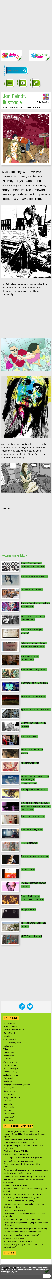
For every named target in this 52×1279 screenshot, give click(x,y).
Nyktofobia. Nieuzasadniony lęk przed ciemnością (25, 1228)
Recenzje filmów (10, 1088)
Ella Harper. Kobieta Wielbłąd (16, 1151)
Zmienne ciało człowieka (14, 1210)
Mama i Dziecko (10, 1026)
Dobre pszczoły (10, 1072)
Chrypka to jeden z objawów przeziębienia (21, 1197)
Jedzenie (7, 1059)
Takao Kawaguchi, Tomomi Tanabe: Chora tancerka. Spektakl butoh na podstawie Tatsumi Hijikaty (24, 1134)
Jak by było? (8, 1117)
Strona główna (8, 107)
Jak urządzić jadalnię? (32, 589)
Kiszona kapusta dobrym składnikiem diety (22, 1231)
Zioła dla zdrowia (10, 1075)
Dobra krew (8, 1094)
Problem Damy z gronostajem (35, 856)
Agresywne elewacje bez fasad (35, 709)
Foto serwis (8, 1107)
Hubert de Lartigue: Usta (32, 816)
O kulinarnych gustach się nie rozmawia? (21, 1235)
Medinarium (8, 1055)
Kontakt (10, 1253)
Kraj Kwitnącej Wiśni (12, 1042)
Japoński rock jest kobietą (14, 1238)
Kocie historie (9, 1091)
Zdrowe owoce (9, 1065)
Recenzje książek (11, 1068)
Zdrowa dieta (9, 1113)
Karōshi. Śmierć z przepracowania (18, 1161)
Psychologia (8, 1078)
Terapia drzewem (29, 843)
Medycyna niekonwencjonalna (16, 1084)
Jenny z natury (28, 869)
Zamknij (46, 1276)
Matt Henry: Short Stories (33, 696)
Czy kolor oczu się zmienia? (15, 1185)
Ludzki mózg (9, 1046)
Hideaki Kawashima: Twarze (34, 576)
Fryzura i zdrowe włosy (13, 1030)
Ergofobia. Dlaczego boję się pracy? (19, 1201)
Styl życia (19, 107)
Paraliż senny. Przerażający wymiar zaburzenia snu (25, 1170)
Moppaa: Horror (28, 909)
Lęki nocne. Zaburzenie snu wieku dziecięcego (23, 1204)
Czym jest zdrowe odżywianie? (16, 1154)
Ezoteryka (7, 1104)
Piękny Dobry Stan (43, 102)
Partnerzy (7, 1110)
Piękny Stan (8, 1052)
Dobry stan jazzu (29, 736)
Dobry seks (8, 1120)
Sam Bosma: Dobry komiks (33, 669)
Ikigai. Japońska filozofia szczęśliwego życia (22, 1158)
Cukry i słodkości (10, 1039)
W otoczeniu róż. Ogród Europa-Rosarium (21, 1219)
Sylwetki (7, 1101)
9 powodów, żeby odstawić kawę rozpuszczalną (24, 1176)
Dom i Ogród (9, 1033)
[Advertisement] (26, 22)
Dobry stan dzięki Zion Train (34, 683)
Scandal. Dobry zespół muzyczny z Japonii (22, 1194)
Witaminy (7, 1049)
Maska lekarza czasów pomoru (17, 1173)
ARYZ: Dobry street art (31, 936)
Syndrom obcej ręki (11, 1207)
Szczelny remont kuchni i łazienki (17, 1241)
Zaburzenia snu (10, 1062)
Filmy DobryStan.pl (11, 1097)
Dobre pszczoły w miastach (34, 789)
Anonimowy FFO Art (30, 763)
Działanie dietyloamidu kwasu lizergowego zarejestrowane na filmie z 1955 (36, 806)
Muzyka (6, 1036)
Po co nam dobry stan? (32, 829)
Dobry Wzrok (9, 1023)
